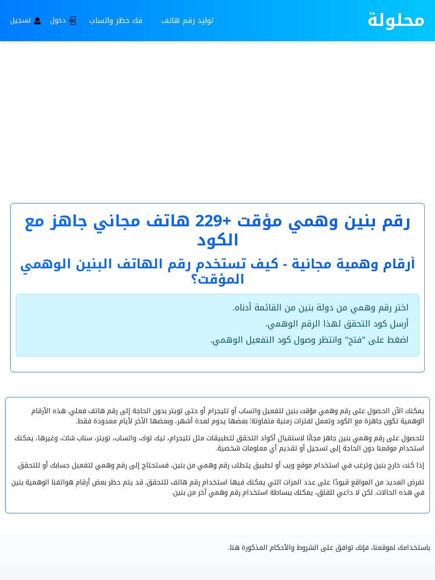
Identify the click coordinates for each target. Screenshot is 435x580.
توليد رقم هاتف (187, 20)
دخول (59, 20)
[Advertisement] (217, 110)
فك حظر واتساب (116, 20)
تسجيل (21, 20)
